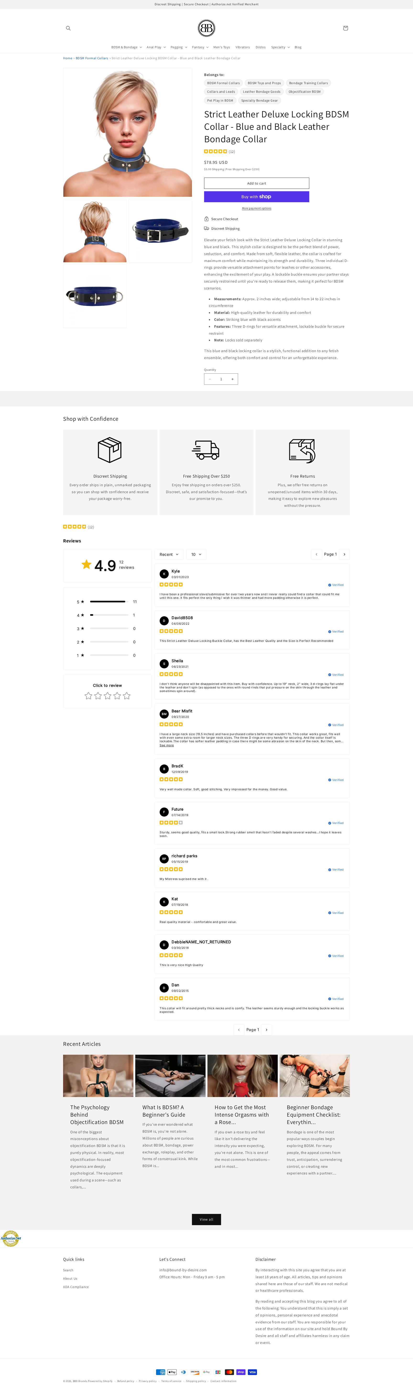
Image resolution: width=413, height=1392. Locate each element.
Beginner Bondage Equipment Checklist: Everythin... (314, 1114)
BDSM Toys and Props (264, 83)
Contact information (223, 1381)
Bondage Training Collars (308, 83)
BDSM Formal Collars (92, 58)
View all (206, 1219)
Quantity (210, 370)
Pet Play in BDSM (220, 100)
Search (68, 1270)
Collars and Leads (221, 91)
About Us (70, 1278)
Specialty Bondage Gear (259, 100)
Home (67, 58)
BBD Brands (80, 1381)
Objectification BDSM (305, 91)
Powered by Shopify (100, 1381)
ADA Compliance (76, 1287)
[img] (215, 151)
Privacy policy (148, 1381)
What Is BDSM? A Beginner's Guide (163, 1110)
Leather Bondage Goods (262, 91)
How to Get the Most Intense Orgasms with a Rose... (242, 1114)
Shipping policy (196, 1381)
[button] (68, 28)
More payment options (257, 208)
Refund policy (125, 1381)
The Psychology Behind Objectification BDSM (97, 1114)
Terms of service (171, 1381)
